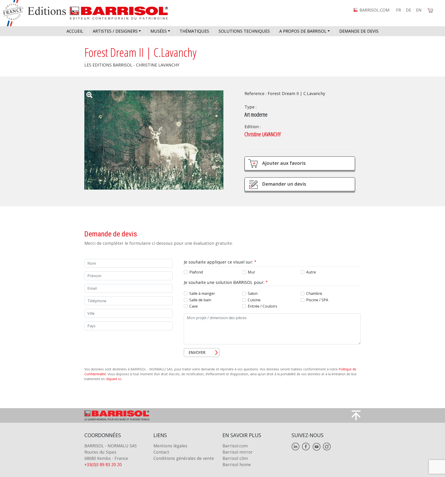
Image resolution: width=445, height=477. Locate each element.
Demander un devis (284, 184)
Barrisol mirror (237, 452)
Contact (161, 452)
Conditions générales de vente (183, 458)
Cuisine (254, 299)
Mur (251, 272)
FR (398, 10)
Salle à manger (202, 293)
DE (408, 10)
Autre (311, 272)
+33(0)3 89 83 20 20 (103, 464)
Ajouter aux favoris (284, 163)
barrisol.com (374, 10)
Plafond (196, 272)
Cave (193, 306)
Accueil (75, 31)
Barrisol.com (235, 445)
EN (419, 10)
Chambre (314, 293)
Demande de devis (358, 31)
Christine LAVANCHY (263, 134)
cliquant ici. (114, 379)
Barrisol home (236, 464)
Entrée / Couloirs (262, 306)
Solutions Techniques (244, 31)
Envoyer (197, 352)
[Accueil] (89, 13)
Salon (252, 293)
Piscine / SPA (317, 299)
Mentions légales (170, 445)
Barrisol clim (235, 458)
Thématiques (194, 31)
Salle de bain (200, 299)
